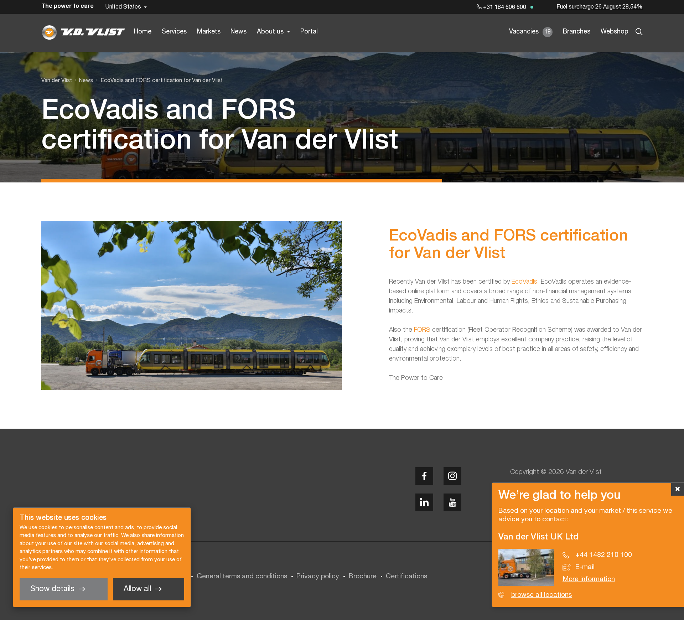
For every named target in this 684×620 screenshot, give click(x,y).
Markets (209, 32)
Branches (576, 32)
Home (142, 32)
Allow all (137, 589)
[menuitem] (82, 80)
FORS (423, 330)
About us (270, 32)
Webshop (614, 32)
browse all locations (541, 595)
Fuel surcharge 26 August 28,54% (599, 7)
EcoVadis (524, 282)
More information (589, 579)
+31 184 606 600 (504, 7)
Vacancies (530, 32)
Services (174, 32)
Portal (309, 32)
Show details (52, 589)
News (238, 32)
